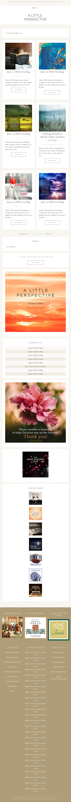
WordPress (51, 799)
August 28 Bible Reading (35, 348)
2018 (26, 698)
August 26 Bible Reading (35, 355)
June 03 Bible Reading (52, 202)
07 (41, 652)
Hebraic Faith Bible (59, 667)
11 (35, 660)
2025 (26, 658)
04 (35, 652)
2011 (26, 737)
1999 (26, 783)
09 (45, 658)
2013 (26, 726)
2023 (26, 669)
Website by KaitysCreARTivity (46, 797)
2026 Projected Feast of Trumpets (35, 366)
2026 (26, 652)
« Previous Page (23, 233)
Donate (12, 691)
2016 (26, 709)
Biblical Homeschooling (58, 671)
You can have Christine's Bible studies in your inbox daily (35, 257)
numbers (60, 144)
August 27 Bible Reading (35, 351)
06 (39, 652)
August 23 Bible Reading (35, 370)
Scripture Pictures (12, 657)
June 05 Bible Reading (18, 133)
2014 (26, 720)
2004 (26, 777)
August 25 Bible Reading (35, 359)
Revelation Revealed (58, 662)
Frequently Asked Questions (12, 671)
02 (31, 652)
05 (37, 652)
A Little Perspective (35, 17)
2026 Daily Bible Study (12, 652)
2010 (26, 743)
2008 (26, 754)
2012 (26, 732)
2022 (26, 675)
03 (33, 652)
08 (43, 652)
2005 (26, 771)
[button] (12, 627)
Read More (18, 90)
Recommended (12, 686)
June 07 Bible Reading (18, 71)
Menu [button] (37, 8)
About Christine (12, 676)
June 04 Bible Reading (18, 202)
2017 (26, 703)
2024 (26, 664)
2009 (26, 749)
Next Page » (49, 233)
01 (29, 652)
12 (37, 660)
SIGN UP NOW (35, 262)
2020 (26, 686)
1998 (26, 789)
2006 (26, 766)
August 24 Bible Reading (35, 363)
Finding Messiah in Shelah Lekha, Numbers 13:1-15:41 (52, 137)
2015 (26, 715)
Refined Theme (27, 799)
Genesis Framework (40, 799)
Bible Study (18, 76)
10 (34, 660)
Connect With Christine (12, 681)
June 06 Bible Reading (52, 71)
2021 (26, 681)
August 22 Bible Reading (35, 374)
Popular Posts (12, 667)
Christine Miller (32, 797)
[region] (12, 627)
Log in (57, 799)
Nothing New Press (58, 657)
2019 (26, 692)
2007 (26, 760)
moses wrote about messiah (49, 144)
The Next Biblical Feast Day (12, 662)
